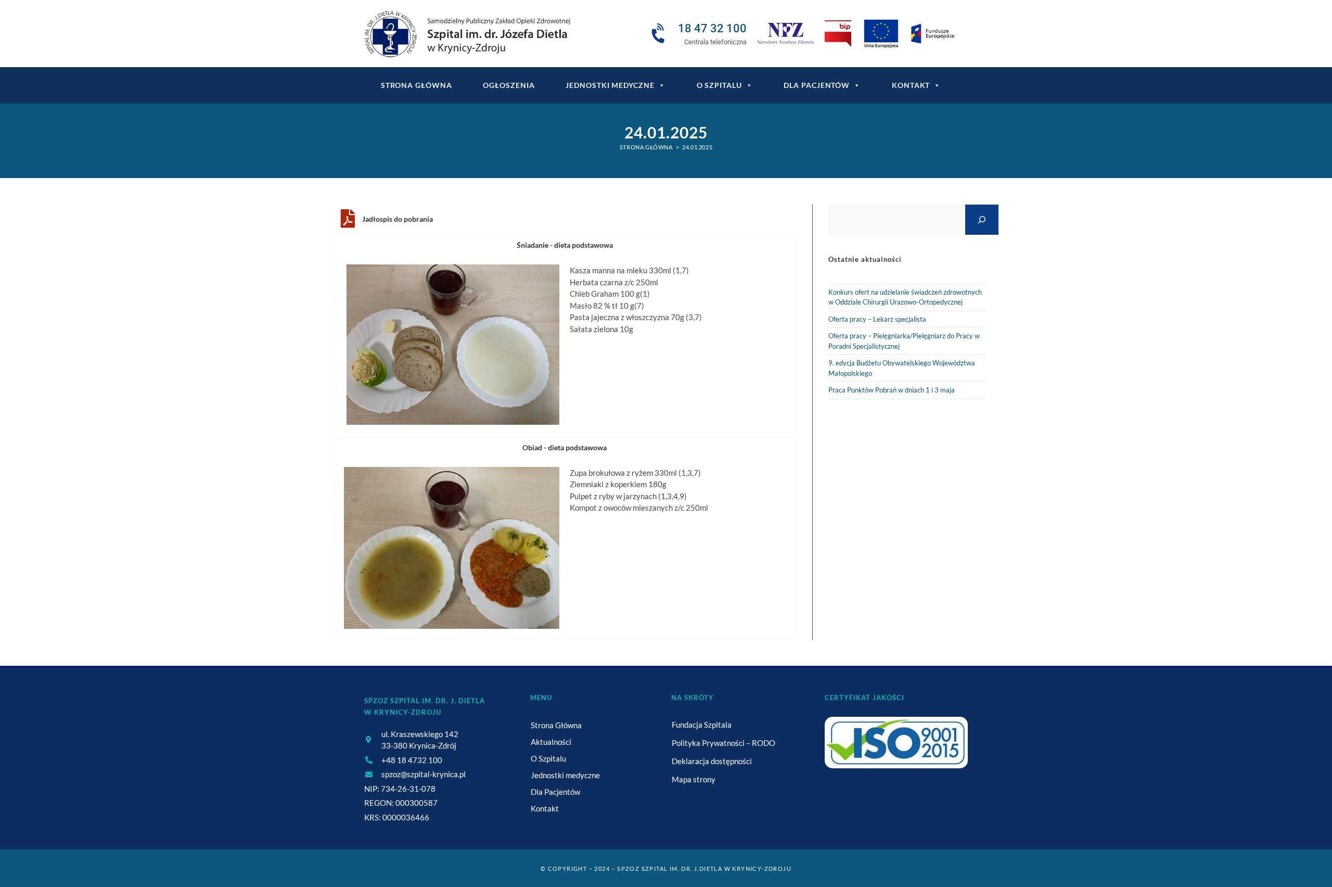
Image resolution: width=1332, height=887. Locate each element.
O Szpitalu (719, 85)
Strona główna (416, 85)
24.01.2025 (697, 147)
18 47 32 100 (712, 28)
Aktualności (551, 741)
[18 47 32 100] (659, 33)
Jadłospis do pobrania (397, 218)
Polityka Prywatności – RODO (723, 742)
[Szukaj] (982, 219)
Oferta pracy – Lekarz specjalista (877, 319)
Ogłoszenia (508, 85)
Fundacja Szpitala (702, 724)
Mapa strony (693, 779)
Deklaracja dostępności (712, 761)
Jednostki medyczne (610, 85)
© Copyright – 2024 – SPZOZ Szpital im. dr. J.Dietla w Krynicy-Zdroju (666, 868)
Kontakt (911, 85)
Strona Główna (556, 725)
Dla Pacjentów (817, 85)
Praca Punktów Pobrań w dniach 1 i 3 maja (891, 390)
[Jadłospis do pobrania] (347, 218)
